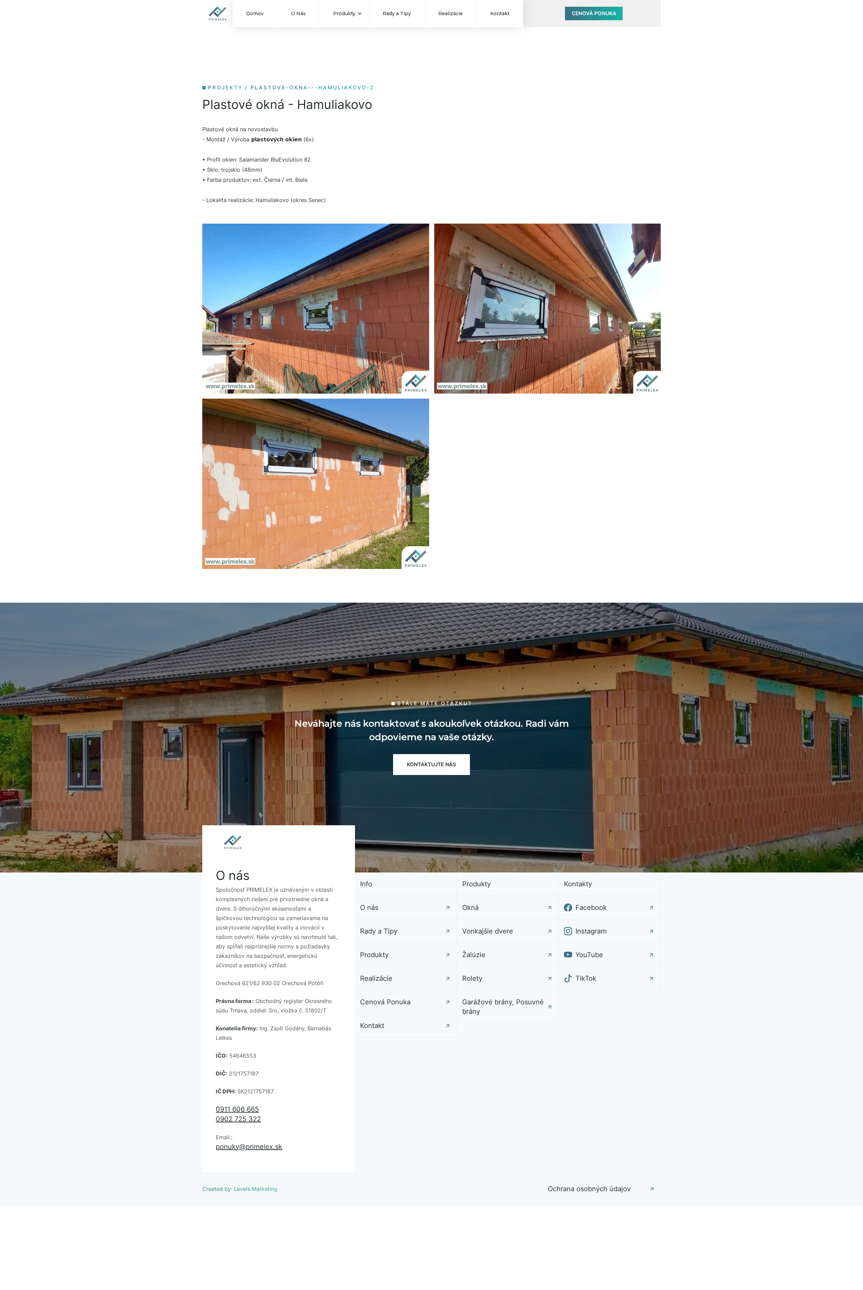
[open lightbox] (315, 309)
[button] (344, 13)
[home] (217, 13)
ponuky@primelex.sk (249, 1147)
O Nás (298, 13)
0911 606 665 (237, 1109)
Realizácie (450, 13)
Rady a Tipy (397, 13)
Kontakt (500, 13)
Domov (255, 13)
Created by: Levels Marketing (239, 1188)
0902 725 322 (238, 1119)
